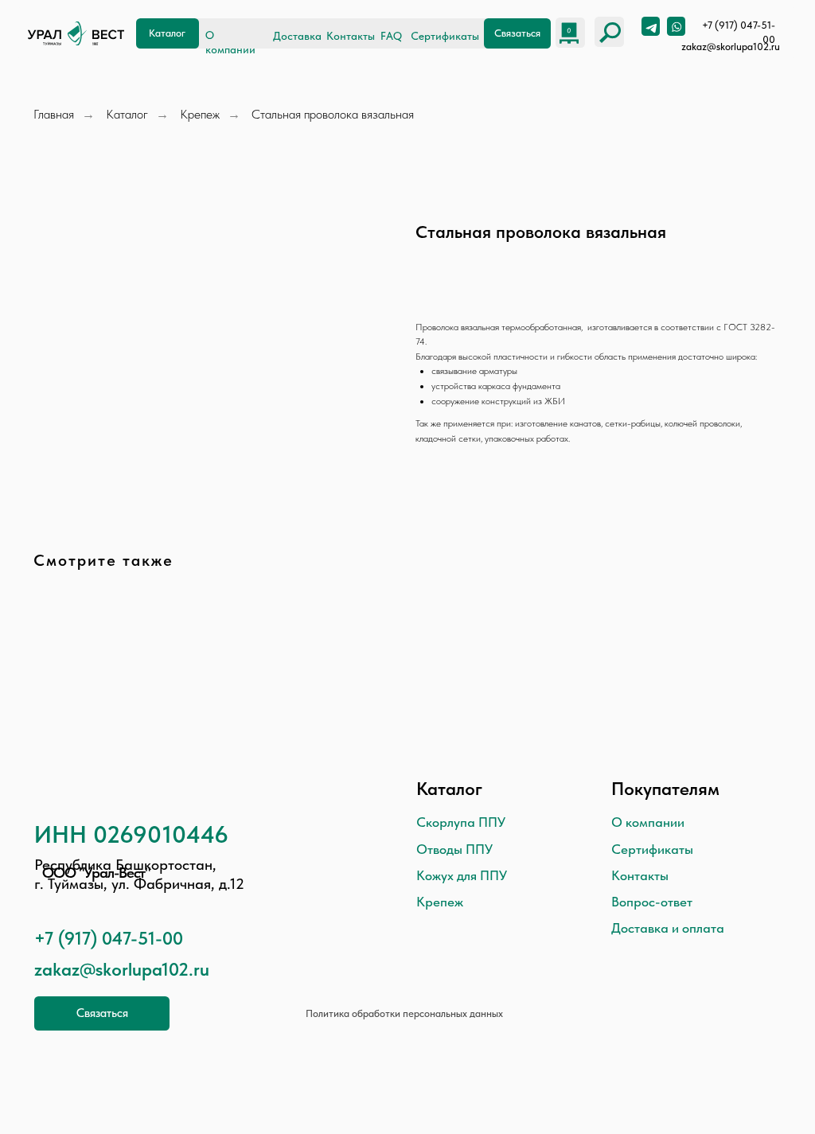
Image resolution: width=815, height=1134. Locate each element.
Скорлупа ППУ (460, 822)
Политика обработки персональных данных (404, 1013)
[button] (517, 33)
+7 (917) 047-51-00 (108, 938)
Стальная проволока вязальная (333, 114)
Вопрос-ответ (651, 902)
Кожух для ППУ (461, 875)
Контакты (350, 35)
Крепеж (200, 114)
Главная (53, 114)
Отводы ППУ (454, 849)
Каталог (127, 114)
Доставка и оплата (667, 928)
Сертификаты (445, 35)
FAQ (391, 35)
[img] (76, 33)
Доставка (297, 35)
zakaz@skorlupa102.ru (730, 47)
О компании (647, 822)
